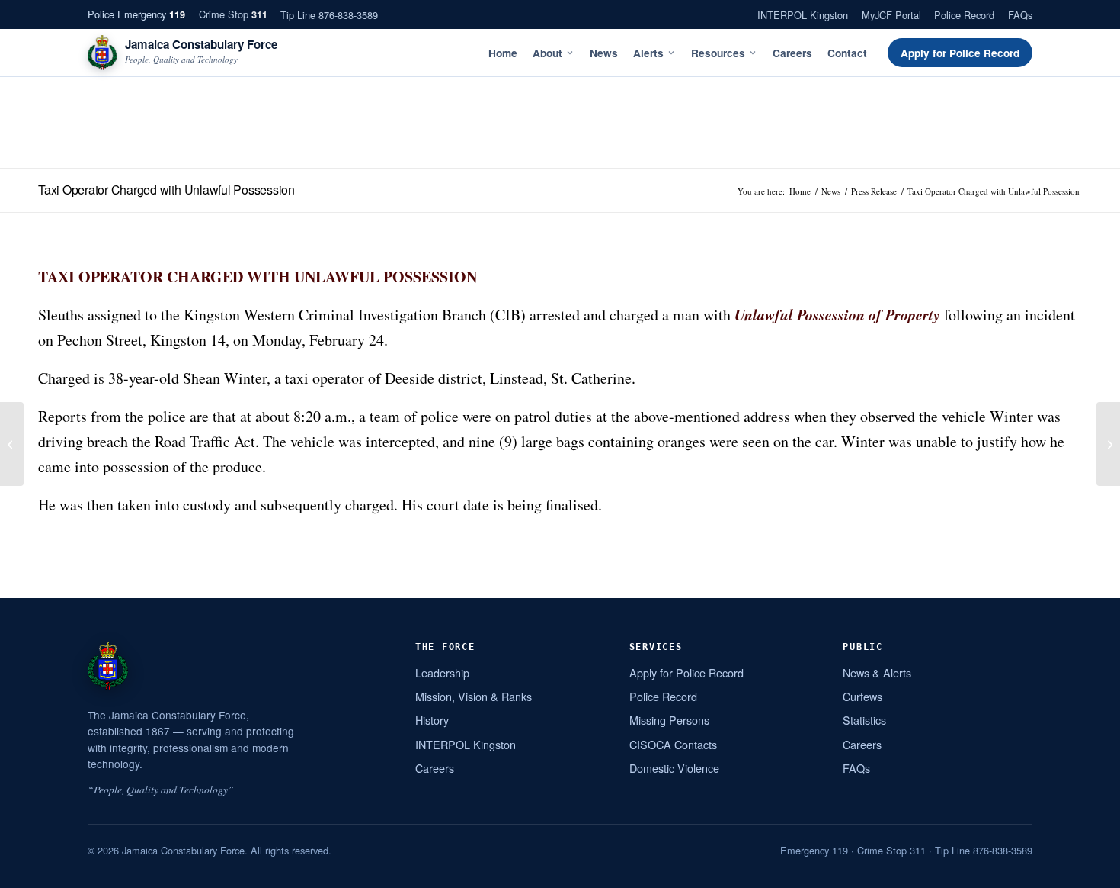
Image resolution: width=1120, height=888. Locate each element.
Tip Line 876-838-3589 (329, 15)
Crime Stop (233, 14)
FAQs (1020, 15)
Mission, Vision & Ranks (473, 696)
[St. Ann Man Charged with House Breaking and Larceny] (1108, 444)
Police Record (964, 15)
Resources (718, 53)
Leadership (442, 672)
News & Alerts (877, 672)
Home (502, 53)
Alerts (648, 53)
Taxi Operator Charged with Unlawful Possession (166, 189)
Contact (847, 53)
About (547, 53)
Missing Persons (669, 720)
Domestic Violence (674, 768)
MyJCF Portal (891, 15)
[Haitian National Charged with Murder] (12, 444)
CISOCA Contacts (673, 744)
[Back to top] (1088, 870)
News (604, 53)
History (432, 720)
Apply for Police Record (960, 53)
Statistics (864, 720)
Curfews (862, 696)
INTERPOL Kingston (802, 15)
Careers (792, 53)
